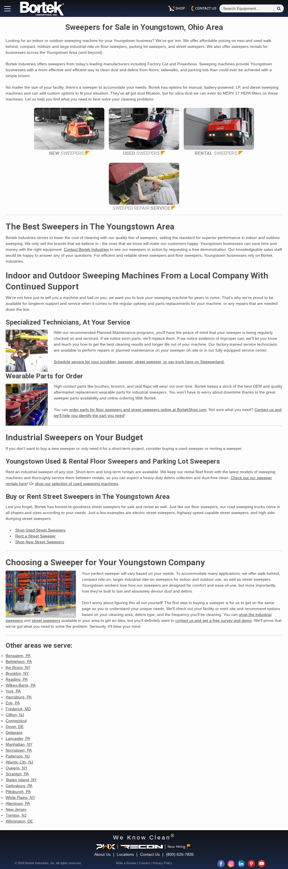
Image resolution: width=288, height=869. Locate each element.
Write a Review (126, 863)
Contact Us (150, 854)
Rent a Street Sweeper (35, 536)
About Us (102, 854)
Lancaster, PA (18, 738)
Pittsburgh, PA (18, 791)
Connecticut (16, 720)
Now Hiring (176, 846)
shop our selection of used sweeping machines (76, 483)
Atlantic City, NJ (19, 762)
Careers (144, 863)
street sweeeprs (46, 620)
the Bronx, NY (18, 667)
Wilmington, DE (19, 821)
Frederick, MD (18, 709)
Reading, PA (17, 679)
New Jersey (16, 809)
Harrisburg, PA (19, 697)
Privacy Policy (162, 863)
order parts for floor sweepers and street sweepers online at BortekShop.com (137, 409)
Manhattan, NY (19, 744)
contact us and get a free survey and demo (213, 620)
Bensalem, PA (18, 655)
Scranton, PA (17, 774)
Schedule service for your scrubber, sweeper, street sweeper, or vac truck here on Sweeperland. (139, 361)
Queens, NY (16, 768)
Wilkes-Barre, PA (20, 685)
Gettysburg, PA (19, 785)
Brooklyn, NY (17, 673)
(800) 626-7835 (180, 854)
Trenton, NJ (16, 815)
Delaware (14, 732)
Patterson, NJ (18, 756)
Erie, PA (13, 703)
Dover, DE (15, 726)
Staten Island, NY (21, 780)
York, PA (13, 691)
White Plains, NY (20, 797)
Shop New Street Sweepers (39, 542)
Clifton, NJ (15, 714)
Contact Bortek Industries (86, 249)
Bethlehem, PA (19, 661)
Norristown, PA (19, 750)
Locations (125, 854)
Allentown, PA (18, 803)
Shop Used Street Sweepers (40, 530)
